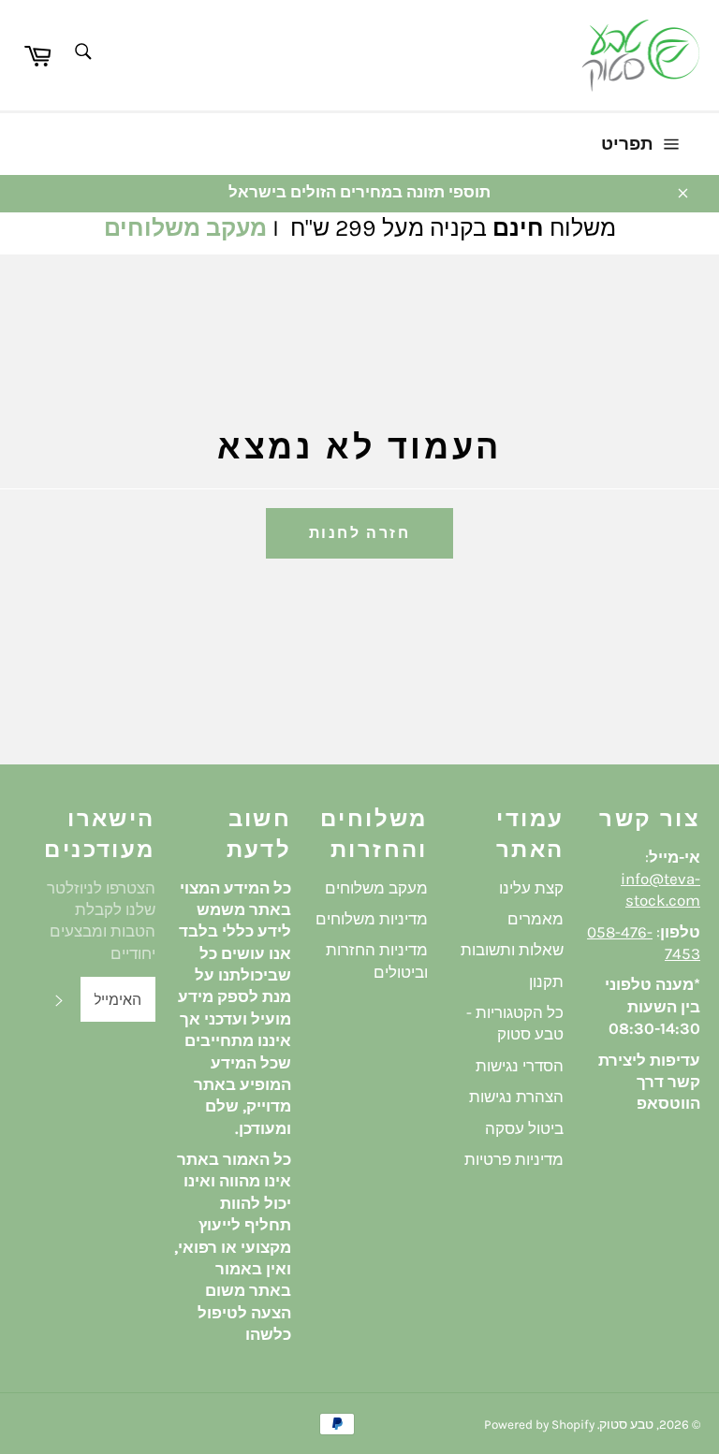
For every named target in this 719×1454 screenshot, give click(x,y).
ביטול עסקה (524, 1128)
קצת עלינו (531, 888)
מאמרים (535, 918)
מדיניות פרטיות (514, 1159)
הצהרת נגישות (516, 1096)
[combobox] (82, 53)
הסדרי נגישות (520, 1065)
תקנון (546, 981)
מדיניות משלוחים (371, 918)
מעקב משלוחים (185, 227)
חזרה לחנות (359, 533)
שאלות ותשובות (512, 949)
